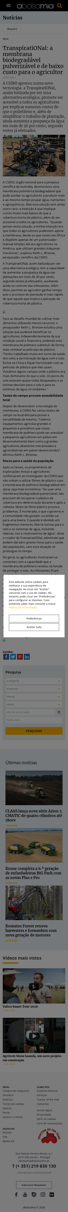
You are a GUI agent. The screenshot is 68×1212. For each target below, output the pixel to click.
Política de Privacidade (22, 607)
